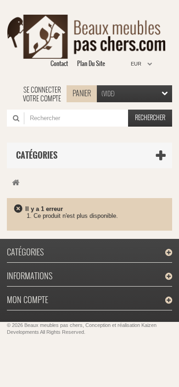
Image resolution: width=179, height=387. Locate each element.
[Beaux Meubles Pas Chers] (86, 37)
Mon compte (27, 299)
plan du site (91, 63)
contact (59, 63)
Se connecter (42, 90)
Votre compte (42, 98)
